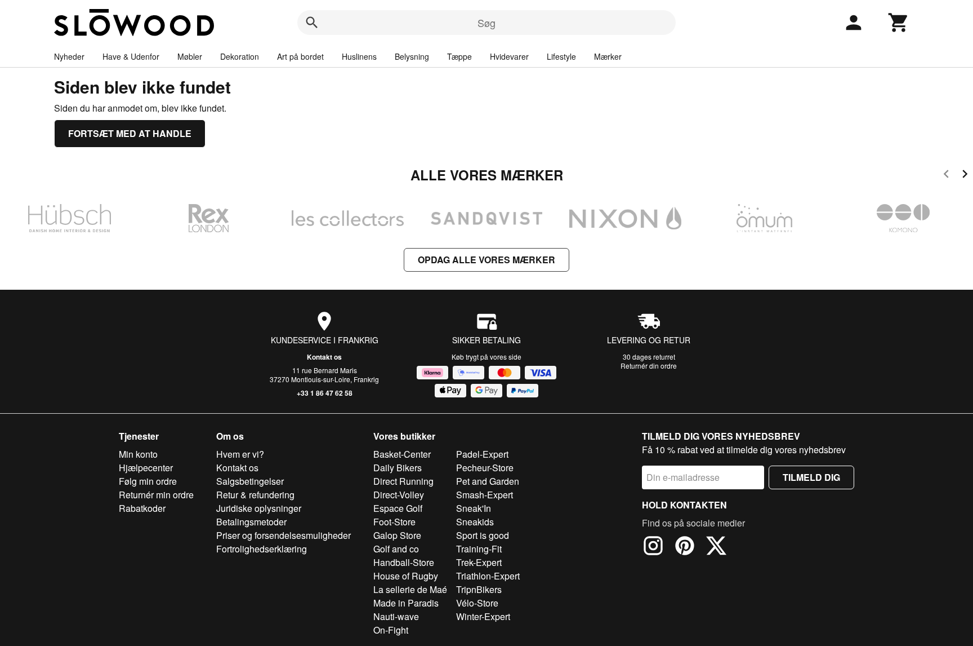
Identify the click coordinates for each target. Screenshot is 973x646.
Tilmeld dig (811, 477)
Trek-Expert (479, 562)
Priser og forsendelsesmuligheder (283, 535)
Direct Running (403, 481)
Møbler (189, 56)
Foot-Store (394, 521)
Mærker (608, 56)
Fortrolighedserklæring (261, 548)
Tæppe (459, 56)
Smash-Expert (484, 494)
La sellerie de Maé (410, 589)
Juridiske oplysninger (258, 508)
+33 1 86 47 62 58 (324, 393)
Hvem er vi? (240, 454)
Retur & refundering (255, 494)
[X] (716, 547)
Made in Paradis (406, 602)
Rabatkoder (142, 508)
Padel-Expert (482, 454)
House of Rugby (405, 575)
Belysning (412, 56)
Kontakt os (324, 356)
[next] (965, 175)
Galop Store (397, 535)
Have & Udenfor (130, 56)
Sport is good (482, 535)
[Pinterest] (684, 547)
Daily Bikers (397, 467)
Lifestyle (561, 56)
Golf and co (396, 548)
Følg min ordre (148, 481)
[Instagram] (653, 547)
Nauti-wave (396, 616)
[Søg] (312, 22)
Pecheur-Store (485, 467)
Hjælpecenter (146, 467)
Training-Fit (479, 548)
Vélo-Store (477, 602)
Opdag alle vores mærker (486, 259)
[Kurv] (898, 22)
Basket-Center (402, 454)
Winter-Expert (483, 616)
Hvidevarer (509, 56)
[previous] (946, 175)
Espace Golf (397, 508)
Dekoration (239, 56)
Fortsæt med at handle (129, 133)
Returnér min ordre (156, 494)
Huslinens (359, 56)
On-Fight (390, 629)
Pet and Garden (487, 481)
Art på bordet (300, 56)
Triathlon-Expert (488, 575)
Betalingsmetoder (251, 521)
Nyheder (69, 56)
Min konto (138, 454)
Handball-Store (403, 562)
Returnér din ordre (649, 365)
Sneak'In (473, 508)
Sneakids (475, 521)
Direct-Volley (398, 494)
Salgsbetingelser (250, 481)
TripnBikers (479, 589)
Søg (486, 22)
